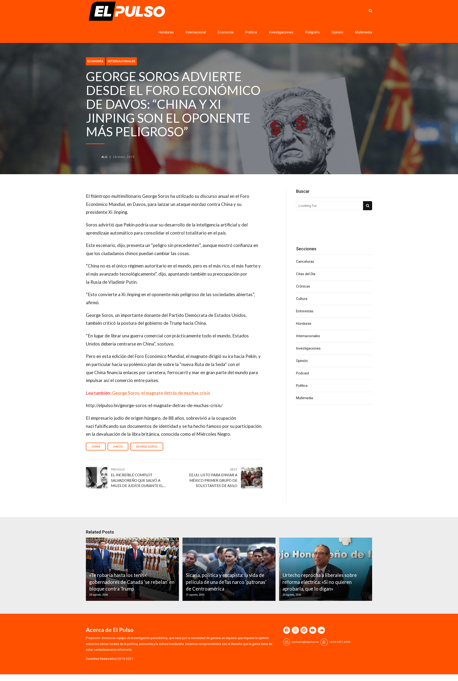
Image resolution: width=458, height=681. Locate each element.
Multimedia (363, 32)
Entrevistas (304, 311)
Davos (118, 446)
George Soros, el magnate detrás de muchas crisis (161, 393)
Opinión (337, 32)
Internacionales (121, 61)
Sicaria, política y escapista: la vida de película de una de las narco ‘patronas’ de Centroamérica (226, 582)
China (96, 446)
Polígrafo (312, 32)
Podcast (302, 373)
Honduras (166, 32)
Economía (226, 32)
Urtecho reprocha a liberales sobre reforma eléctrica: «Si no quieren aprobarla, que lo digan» (319, 582)
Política (251, 32)
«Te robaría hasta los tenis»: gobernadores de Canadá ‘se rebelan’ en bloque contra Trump (131, 582)
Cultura (301, 299)
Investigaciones (281, 32)
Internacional (196, 32)
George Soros (146, 446)
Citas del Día (305, 274)
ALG (104, 157)
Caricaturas (305, 261)
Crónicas (303, 286)
